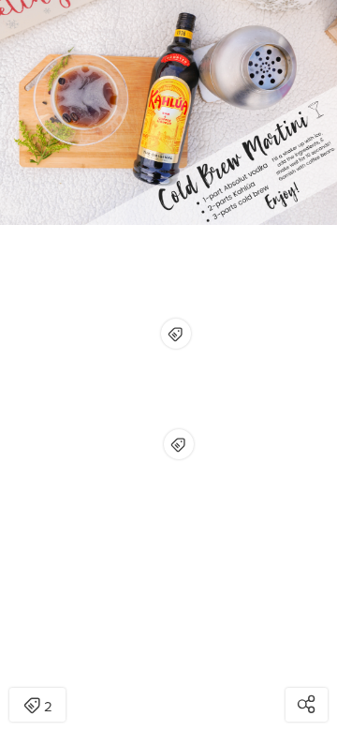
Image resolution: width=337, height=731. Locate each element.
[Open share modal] (307, 705)
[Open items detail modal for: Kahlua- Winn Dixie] (179, 444)
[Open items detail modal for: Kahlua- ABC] (176, 334)
